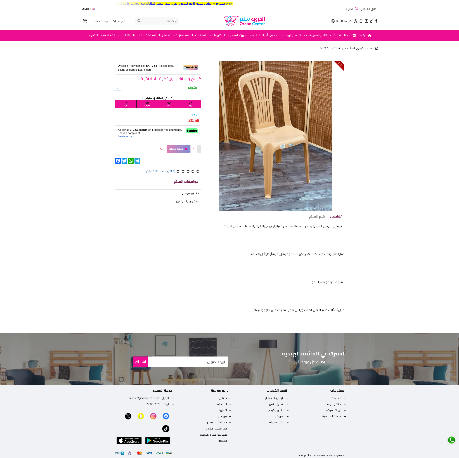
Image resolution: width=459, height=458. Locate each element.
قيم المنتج (317, 216)
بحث (369, 48)
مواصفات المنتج (186, 182)
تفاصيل (336, 216)
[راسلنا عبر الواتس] (445, 440)
